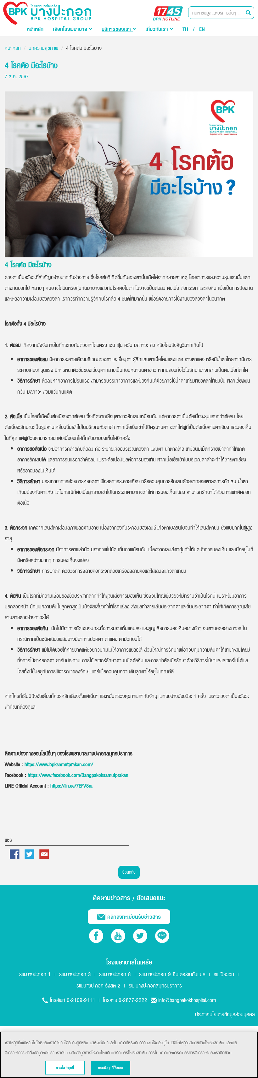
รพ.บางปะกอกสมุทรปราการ (155, 985)
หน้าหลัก (35, 29)
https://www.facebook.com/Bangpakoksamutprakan (78, 775)
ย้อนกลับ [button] (129, 872)
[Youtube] (118, 936)
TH (185, 29)
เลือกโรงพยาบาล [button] (71, 29)
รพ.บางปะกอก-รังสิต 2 (98, 985)
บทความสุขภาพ (43, 48)
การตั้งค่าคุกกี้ (65, 1067)
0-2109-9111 (81, 1000)
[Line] (162, 936)
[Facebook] (96, 936)
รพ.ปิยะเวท (224, 974)
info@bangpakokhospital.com (187, 1000)
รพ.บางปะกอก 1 (35, 974)
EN (202, 29)
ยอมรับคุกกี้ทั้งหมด (110, 1067)
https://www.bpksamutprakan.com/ (59, 764)
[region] (129, 1054)
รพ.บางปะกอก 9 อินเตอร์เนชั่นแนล (172, 974)
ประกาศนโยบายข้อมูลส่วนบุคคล (225, 1014)
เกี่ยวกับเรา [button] (157, 29)
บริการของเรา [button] (117, 29)
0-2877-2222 (133, 1000)
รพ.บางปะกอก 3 (75, 974)
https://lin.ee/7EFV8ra (71, 785)
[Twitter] (140, 936)
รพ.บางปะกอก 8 (115, 974)
